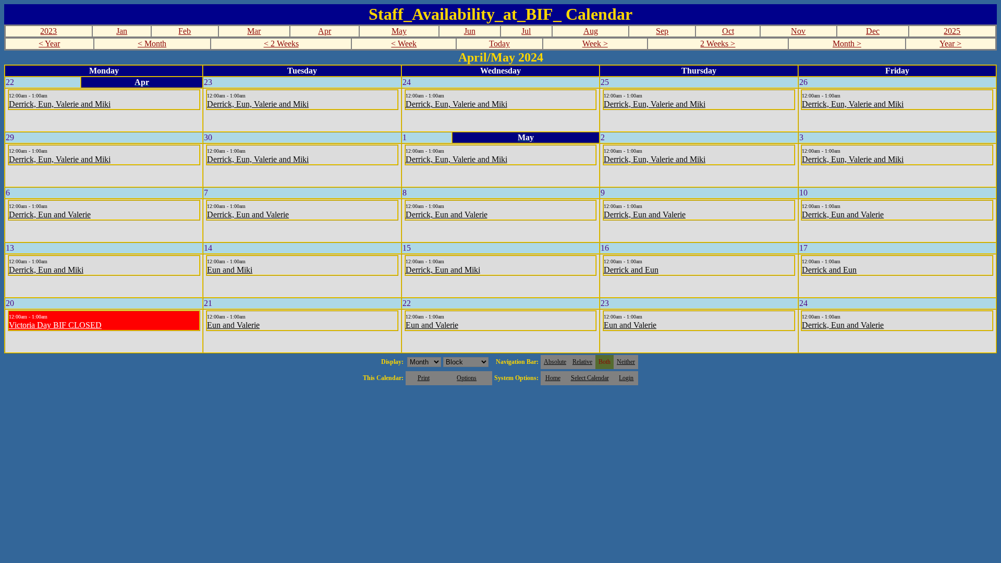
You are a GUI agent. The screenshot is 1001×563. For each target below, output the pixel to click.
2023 (48, 31)
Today (499, 43)
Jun (469, 31)
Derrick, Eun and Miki (46, 269)
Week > (595, 43)
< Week (404, 43)
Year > (950, 43)
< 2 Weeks (281, 43)
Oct (728, 31)
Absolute (555, 361)
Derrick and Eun (631, 269)
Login (626, 378)
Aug (590, 31)
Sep (662, 31)
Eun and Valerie (233, 325)
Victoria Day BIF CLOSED (55, 325)
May (399, 31)
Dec (873, 31)
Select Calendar (590, 378)
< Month (152, 43)
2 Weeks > (717, 43)
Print (424, 378)
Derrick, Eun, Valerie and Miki (60, 104)
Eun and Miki (229, 269)
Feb (184, 31)
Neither (626, 361)
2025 (952, 31)
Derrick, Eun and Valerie (50, 214)
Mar (254, 31)
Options (467, 378)
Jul (526, 31)
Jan (121, 31)
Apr (324, 31)
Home (552, 378)
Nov (798, 31)
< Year (49, 43)
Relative (582, 361)
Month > (847, 43)
